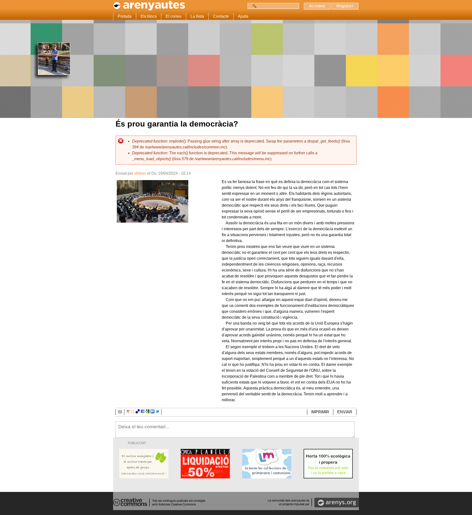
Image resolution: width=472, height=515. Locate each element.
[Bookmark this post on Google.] (147, 412)
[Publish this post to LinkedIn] (152, 412)
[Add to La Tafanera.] (128, 412)
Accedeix (317, 6)
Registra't (345, 6)
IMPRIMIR (320, 412)
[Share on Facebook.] (143, 412)
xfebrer (140, 173)
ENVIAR (344, 412)
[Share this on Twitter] (157, 412)
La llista (197, 16)
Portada (125, 16)
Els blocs (149, 16)
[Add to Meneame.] (133, 412)
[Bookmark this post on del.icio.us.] (138, 412)
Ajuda (243, 16)
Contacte (221, 16)
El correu (173, 16)
